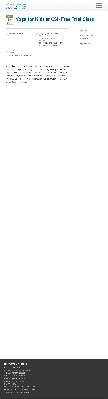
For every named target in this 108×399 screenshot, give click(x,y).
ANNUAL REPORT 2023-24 (14, 376)
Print (85, 30)
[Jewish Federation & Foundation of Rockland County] (16, 6)
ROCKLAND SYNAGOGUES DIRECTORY (19, 387)
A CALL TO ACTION (12, 367)
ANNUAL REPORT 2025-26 (14, 381)
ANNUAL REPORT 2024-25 (14, 378)
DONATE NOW (10, 384)
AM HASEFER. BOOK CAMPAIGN (17, 370)
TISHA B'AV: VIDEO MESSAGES (16, 392)
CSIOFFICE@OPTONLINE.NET (50, 43)
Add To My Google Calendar (88, 37)
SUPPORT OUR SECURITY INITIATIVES (19, 389)
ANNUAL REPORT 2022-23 (14, 373)
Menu (99, 5)
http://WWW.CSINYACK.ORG (50, 45)
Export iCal (84, 44)
